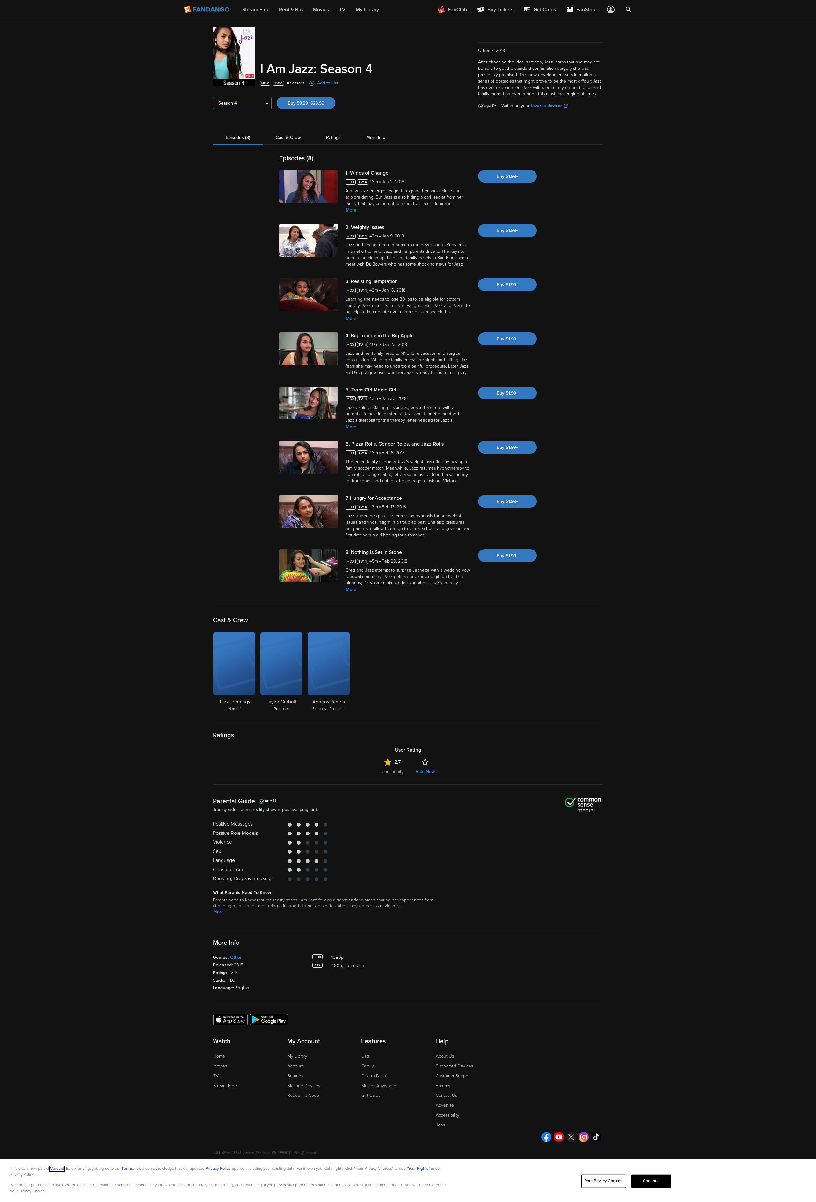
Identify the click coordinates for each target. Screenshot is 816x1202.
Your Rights (418, 1168)
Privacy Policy (218, 1168)
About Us (445, 1056)
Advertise (445, 1105)
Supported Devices (454, 1066)
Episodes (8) (238, 137)
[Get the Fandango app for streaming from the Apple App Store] (230, 1019)
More (351, 210)
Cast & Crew (288, 137)
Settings (295, 1076)
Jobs (440, 1125)
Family (367, 1066)
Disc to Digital (374, 1076)
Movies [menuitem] (321, 9)
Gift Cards (370, 1095)
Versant (57, 1168)
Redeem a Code (303, 1095)
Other (236, 957)
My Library (297, 1056)
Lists (365, 1056)
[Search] (628, 9)
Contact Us (446, 1095)
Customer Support (453, 1076)
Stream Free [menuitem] (256, 9)
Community (393, 771)
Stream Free (225, 1086)
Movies (220, 1066)
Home (219, 1056)
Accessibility (447, 1115)
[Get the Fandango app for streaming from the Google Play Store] (269, 1019)
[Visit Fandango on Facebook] (546, 1137)
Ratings (333, 137)
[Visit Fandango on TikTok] (596, 1137)
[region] (408, 1180)
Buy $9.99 (311, 103)
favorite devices (547, 105)
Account (296, 1066)
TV (216, 1076)
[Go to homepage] (207, 9)
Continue (651, 1181)
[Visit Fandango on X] (571, 1137)
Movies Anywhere (378, 1086)
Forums (443, 1086)
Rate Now (425, 771)
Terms (127, 1168)
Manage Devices (304, 1086)
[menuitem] (539, 9)
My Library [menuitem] (367, 9)
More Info (375, 137)
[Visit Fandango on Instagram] (583, 1137)
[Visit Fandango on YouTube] (558, 1137)
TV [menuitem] (342, 9)
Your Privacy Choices (604, 1181)
